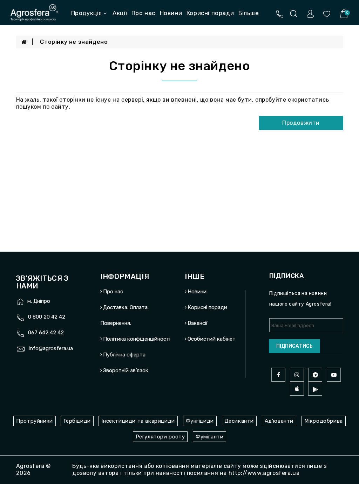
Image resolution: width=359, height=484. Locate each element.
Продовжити (301, 123)
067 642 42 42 (46, 332)
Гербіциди (76, 421)
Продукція (86, 12)
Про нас (143, 12)
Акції (120, 12)
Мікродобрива (323, 421)
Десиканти (239, 421)
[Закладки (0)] (327, 13)
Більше (248, 12)
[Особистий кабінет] (310, 13)
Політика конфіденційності (136, 339)
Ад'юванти (279, 421)
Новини (171, 12)
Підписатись (294, 346)
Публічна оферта (124, 355)
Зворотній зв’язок (125, 370)
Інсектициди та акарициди (138, 421)
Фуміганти (209, 437)
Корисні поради (210, 12)
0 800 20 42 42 (46, 317)
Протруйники (34, 421)
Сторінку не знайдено (74, 42)
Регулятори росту (160, 437)
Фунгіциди (200, 421)
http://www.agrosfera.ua (264, 473)
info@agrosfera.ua (51, 348)
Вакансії (197, 24)
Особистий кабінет (212, 339)
